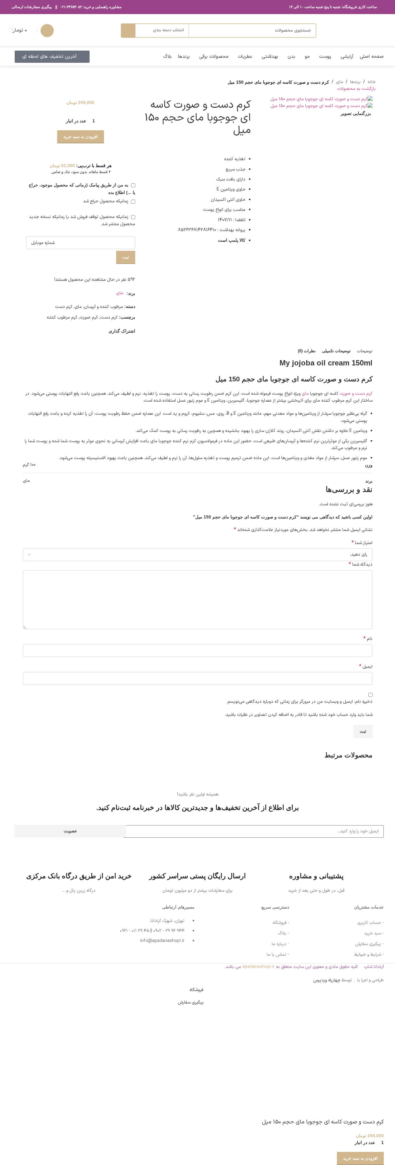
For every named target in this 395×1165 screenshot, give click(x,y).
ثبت (125, 257)
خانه (372, 82)
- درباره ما (280, 944)
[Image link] (34, 927)
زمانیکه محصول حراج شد (106, 201)
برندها (355, 82)
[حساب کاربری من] (47, 30)
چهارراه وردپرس (326, 980)
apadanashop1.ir (258, 967)
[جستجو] (128, 30)
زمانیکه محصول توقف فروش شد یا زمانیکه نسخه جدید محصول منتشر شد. (82, 220)
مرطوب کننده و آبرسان (103, 307)
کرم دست (63, 307)
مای (339, 82)
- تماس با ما (278, 954)
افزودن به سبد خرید (80, 136)
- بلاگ (283, 933)
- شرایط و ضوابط (369, 954)
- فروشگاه (281, 923)
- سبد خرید (374, 933)
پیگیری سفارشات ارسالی (32, 7)
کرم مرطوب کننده (62, 317)
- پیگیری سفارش (369, 944)
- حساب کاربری (370, 923)
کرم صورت (89, 317)
